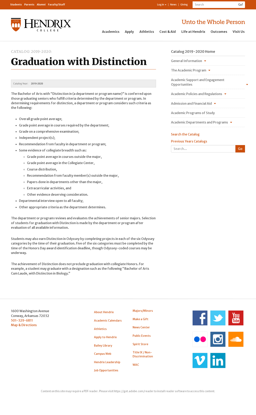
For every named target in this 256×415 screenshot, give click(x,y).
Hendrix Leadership (107, 362)
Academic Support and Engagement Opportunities (197, 82)
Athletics (146, 32)
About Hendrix (104, 312)
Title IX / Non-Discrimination (143, 354)
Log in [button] (160, 4)
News (173, 4)
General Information (186, 61)
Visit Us (239, 32)
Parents (29, 4)
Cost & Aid (167, 32)
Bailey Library (103, 345)
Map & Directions (24, 325)
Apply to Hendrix (105, 337)
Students (16, 4)
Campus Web (102, 354)
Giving (184, 4)
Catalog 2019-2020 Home (193, 51)
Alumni (41, 4)
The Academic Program (188, 70)
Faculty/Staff (56, 4)
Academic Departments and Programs (199, 122)
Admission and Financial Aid (191, 103)
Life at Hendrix (193, 32)
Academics (110, 32)
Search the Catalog (185, 134)
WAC (136, 365)
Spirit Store (140, 344)
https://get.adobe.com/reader (134, 391)
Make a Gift (140, 319)
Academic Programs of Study (193, 113)
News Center (141, 327)
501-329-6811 (22, 320)
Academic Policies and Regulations (196, 94)
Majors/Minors (143, 311)
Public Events (142, 336)
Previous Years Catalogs (189, 141)
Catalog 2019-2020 (31, 51)
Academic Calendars (108, 320)
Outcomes (219, 32)
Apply (129, 32)
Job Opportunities (106, 370)
